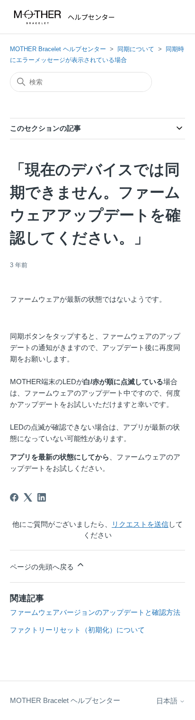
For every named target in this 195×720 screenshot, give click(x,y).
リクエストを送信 (140, 524)
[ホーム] (66, 17)
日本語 (167, 701)
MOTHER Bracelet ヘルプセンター (58, 49)
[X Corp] (28, 497)
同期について (135, 49)
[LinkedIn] (41, 497)
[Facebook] (14, 497)
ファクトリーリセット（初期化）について (77, 630)
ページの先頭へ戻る (43, 567)
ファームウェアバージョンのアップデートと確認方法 (95, 612)
